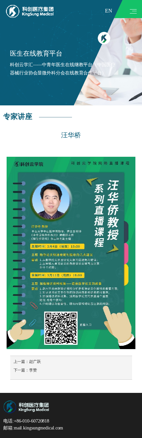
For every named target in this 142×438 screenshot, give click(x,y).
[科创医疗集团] (30, 11)
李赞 (33, 370)
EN (108, 11)
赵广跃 (35, 361)
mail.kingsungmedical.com (38, 427)
